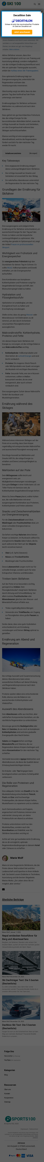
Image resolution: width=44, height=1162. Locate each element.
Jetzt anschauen (22, 32)
